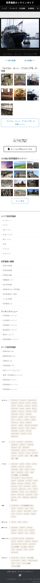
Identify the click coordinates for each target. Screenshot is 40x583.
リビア (35, 494)
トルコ (13, 513)
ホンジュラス (14, 552)
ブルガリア (28, 422)
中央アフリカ (26, 497)
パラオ (13, 563)
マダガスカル (14, 491)
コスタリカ (27, 541)
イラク (26, 508)
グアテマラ (20, 541)
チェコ (26, 417)
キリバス (23, 557)
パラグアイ (31, 530)
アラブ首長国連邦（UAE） (27, 505)
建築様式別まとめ (9, 356)
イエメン (13, 508)
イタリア (13, 405)
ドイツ (13, 419)
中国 (31, 455)
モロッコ (13, 494)
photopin (31, 49)
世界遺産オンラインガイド (20, 2)
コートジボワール (15, 477)
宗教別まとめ (7, 361)
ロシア (29, 433)
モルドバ (33, 428)
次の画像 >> (29, 60)
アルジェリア (14, 463)
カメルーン (28, 466)
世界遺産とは (7, 303)
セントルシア (32, 544)
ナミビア (34, 486)
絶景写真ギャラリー (10, 380)
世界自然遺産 (7, 270)
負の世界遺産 (7, 284)
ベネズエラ (20, 533)
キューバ (13, 541)
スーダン (35, 480)
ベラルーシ (14, 425)
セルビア (21, 417)
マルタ (27, 428)
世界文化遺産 (7, 265)
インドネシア (20, 441)
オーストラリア (15, 557)
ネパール (24, 450)
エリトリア (21, 466)
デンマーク (32, 417)
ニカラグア (30, 546)
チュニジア (14, 486)
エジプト (34, 463)
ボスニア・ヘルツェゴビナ (31, 425)
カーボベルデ (14, 469)
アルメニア (21, 403)
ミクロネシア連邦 (15, 566)
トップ (4, 8)
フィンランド (14, 422)
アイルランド (23, 400)
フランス (22, 422)
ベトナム (28, 453)
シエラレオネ (21, 480)
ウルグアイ (22, 527)
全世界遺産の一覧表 (10, 294)
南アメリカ (7, 239)
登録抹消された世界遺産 (11, 289)
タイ (20, 447)
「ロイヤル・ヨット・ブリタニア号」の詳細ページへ (20, 122)
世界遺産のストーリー (10, 384)
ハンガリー (26, 419)
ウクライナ (20, 405)
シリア (34, 511)
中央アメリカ (7, 234)
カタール (20, 511)
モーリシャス (21, 494)
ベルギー (21, 425)
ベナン (29, 489)
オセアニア (7, 253)
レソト (19, 497)
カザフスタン (14, 444)
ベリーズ (31, 549)
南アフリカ (33, 497)
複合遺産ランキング (10, 330)
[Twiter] (20, 575)
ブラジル (13, 533)
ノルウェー (19, 419)
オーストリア (14, 408)
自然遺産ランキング (10, 325)
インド (13, 441)
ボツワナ (35, 489)
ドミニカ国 (23, 546)
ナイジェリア (27, 486)
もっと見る (20, 201)
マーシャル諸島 (26, 563)
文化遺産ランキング (10, 320)
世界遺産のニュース (10, 389)
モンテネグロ (14, 430)
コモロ (31, 472)
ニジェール (14, 489)
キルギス (28, 408)
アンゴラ (22, 463)
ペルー (26, 533)
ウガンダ (28, 463)
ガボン (21, 469)
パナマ (25, 549)
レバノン (13, 516)
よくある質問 (7, 299)
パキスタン (14, 453)
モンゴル (21, 455)
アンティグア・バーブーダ (17, 538)
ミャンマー (14, 455)
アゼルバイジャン (32, 400)
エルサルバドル (29, 538)
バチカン (33, 419)
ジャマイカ (34, 541)
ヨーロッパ (7, 220)
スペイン (22, 414)
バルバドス (19, 549)
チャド (33, 483)
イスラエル (20, 508)
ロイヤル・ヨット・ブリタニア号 (20, 54)
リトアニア (28, 430)
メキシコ (25, 522)
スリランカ (14, 447)
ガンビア (27, 469)
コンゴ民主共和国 (24, 475)
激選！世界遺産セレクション (13, 375)
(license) (36, 49)
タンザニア (27, 483)
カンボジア (22, 444)
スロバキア (28, 414)
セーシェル (20, 483)
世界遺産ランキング (10, 315)
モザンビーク (33, 491)
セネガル (13, 483)
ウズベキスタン (28, 441)
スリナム (21, 530)
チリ (26, 530)
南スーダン (14, 500)
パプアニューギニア (32, 560)
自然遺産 (31, 8)
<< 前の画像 (10, 60)
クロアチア (14, 411)
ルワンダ (13, 497)
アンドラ (28, 403)
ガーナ (32, 469)
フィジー (19, 563)
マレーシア (34, 453)
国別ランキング (8, 334)
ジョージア (28, 411)
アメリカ (13, 522)
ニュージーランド (15, 560)
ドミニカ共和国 (15, 546)
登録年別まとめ (8, 351)
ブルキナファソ (22, 489)
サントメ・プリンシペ (27, 477)
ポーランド (21, 428)
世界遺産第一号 (8, 365)
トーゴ (20, 486)
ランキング (13, 8)
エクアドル (29, 527)
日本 (12, 458)
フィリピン (21, 453)
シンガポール (30, 444)
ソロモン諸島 (30, 557)
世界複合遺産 (7, 275)
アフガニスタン (15, 505)
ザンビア (13, 480)
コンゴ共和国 (14, 475)
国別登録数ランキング (10, 339)
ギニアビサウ (20, 472)
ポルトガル (14, 428)
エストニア (27, 405)
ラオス (26, 455)
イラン (31, 508)
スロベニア (14, 417)
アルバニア (14, 403)
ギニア (13, 472)
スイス (34, 411)
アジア (5, 225)
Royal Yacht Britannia (21, 49)
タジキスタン (26, 447)
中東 (4, 244)
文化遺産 (22, 8)
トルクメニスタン (15, 450)
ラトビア (22, 430)
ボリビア (32, 533)
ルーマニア (23, 433)
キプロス (22, 408)
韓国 (17, 458)
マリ (27, 491)
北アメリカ (7, 230)
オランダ (34, 405)
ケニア (26, 472)
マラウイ (22, 491)
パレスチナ (26, 513)
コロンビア (14, 530)
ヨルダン (33, 513)
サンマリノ (21, 411)
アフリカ (6, 249)
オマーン (13, 511)
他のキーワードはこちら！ (12, 370)
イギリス (34, 403)
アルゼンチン (14, 527)
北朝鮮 (36, 455)
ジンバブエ (28, 480)
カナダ (19, 522)
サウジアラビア (27, 511)
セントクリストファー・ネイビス (19, 544)
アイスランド (14, 400)
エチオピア (14, 466)
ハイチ (13, 549)
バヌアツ (24, 560)
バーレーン (19, 513)
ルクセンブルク (15, 433)
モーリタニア (29, 494)
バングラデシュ (31, 450)
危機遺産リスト (8, 280)
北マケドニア (14, 436)
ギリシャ (34, 408)
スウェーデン (14, 414)
